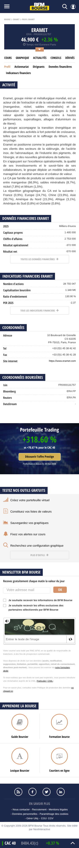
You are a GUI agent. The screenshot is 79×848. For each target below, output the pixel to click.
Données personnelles (24, 813)
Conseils (56, 58)
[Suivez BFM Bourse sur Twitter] (47, 792)
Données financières (60, 67)
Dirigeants (39, 67)
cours (8, 58)
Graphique (22, 58)
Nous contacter (21, 809)
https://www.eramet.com (62, 360)
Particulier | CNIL (45, 681)
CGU (44, 818)
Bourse (7, 19)
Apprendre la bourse (19, 706)
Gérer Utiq (32, 818)
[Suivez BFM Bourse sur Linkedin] (61, 792)
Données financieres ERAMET (25, 218)
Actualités (39, 58)
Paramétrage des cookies (54, 813)
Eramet (16, 19)
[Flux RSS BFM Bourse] (18, 792)
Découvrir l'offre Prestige (39, 457)
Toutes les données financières (37, 259)
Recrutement (39, 809)
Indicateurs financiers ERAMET (27, 276)
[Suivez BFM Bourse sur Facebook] (32, 792)
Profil (7, 67)
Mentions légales (58, 809)
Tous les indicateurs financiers (38, 310)
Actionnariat (22, 67)
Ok (60, 589)
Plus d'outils (38, 555)
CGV (50, 818)
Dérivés (70, 58)
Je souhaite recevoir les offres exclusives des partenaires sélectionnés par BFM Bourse (35, 607)
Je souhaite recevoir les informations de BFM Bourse (40, 600)
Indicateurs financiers (18, 73)
